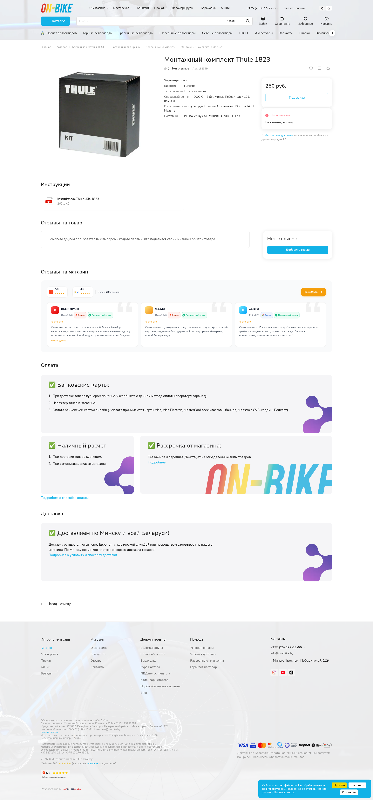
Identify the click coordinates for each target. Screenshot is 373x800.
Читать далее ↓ (59, 340)
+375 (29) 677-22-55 (262, 8)
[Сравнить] (320, 68)
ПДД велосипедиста (155, 673)
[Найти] (248, 21)
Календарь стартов (154, 680)
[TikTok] (291, 672)
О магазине (99, 648)
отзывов (92, 763)
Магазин (97, 639)
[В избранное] (311, 68)
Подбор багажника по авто (160, 686)
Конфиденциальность (252, 757)
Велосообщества (152, 654)
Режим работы (49, 732)
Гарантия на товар (203, 667)
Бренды (46, 673)
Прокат (46, 660)
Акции (45, 667)
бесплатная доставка (279, 135)
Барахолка (148, 660)
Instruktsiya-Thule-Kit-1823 (78, 199)
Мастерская (49, 654)
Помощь (196, 639)
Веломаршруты (151, 648)
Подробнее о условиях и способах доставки (83, 555)
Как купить (98, 654)
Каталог (46, 648)
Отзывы (96, 660)
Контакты (97, 667)
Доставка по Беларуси (252, 753)
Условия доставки (203, 654)
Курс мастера (150, 667)
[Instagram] (274, 672)
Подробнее (157, 462)
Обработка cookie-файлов (286, 757)
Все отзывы (311, 292)
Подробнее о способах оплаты (65, 498)
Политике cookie (284, 792)
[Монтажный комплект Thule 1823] (98, 113)
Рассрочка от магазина (207, 660)
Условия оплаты (202, 648)
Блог (143, 693)
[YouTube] (283, 672)
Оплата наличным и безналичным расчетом (299, 753)
